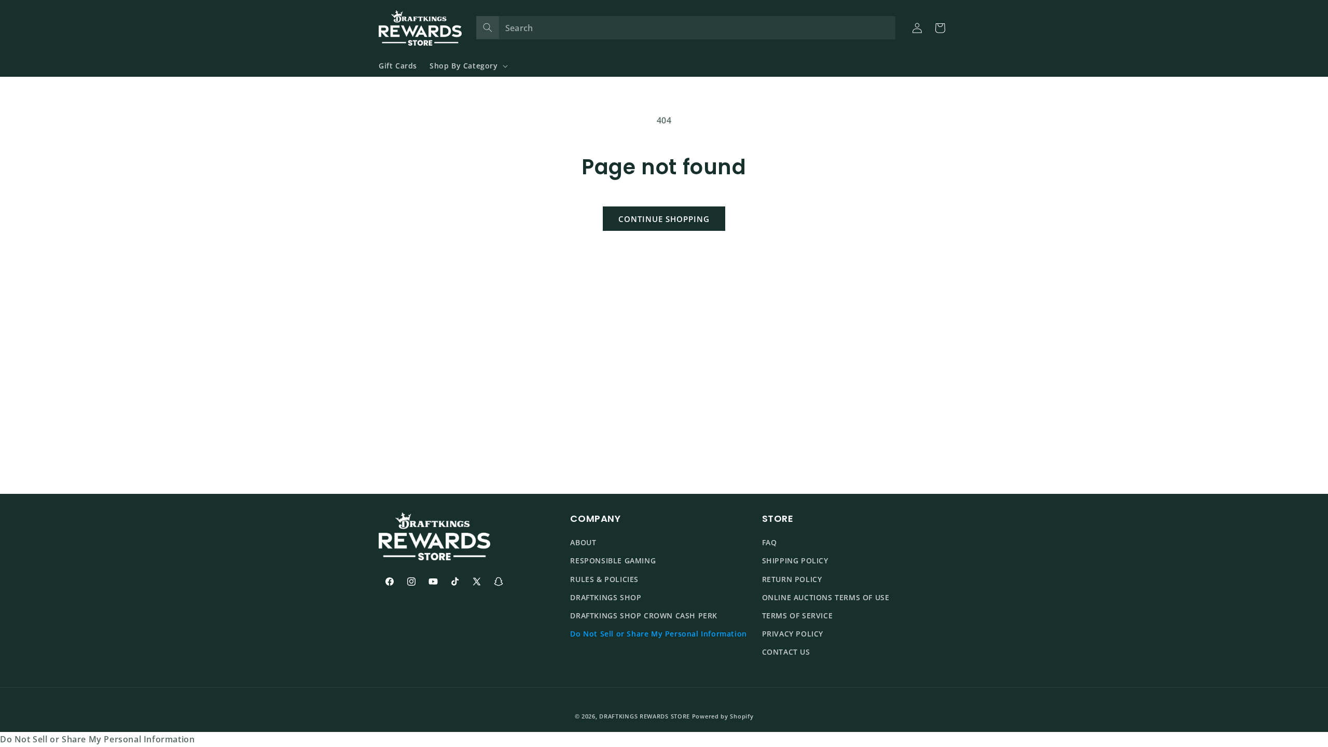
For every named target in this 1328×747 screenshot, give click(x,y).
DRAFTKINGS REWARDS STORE (644, 716)
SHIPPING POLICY (795, 561)
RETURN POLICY (792, 579)
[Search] (487, 27)
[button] (467, 66)
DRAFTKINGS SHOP (605, 597)
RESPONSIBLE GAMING (613, 561)
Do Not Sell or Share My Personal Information (658, 634)
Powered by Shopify (723, 716)
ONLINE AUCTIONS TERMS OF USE (826, 597)
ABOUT (583, 543)
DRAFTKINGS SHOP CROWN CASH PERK (643, 615)
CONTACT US (786, 652)
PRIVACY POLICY (792, 634)
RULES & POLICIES (604, 579)
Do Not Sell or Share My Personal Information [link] (97, 739)
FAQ (769, 543)
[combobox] (686, 27)
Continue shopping (664, 219)
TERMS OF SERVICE (797, 615)
